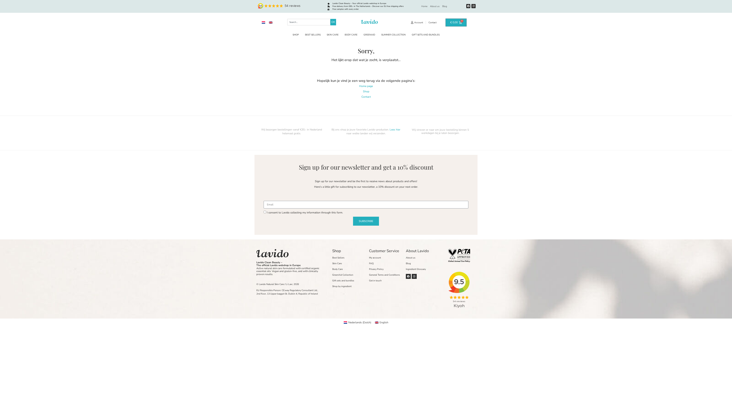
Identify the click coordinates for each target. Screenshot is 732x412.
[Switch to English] (270, 22)
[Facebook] (468, 6)
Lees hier (395, 129)
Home (424, 6)
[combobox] (308, 22)
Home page (366, 86)
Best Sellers (313, 34)
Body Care (351, 34)
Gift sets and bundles (426, 34)
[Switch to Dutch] (263, 22)
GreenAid (369, 34)
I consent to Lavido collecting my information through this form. (305, 212)
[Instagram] (473, 6)
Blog (444, 6)
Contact (366, 97)
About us (435, 6)
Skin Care (333, 34)
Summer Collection (393, 34)
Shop (296, 34)
